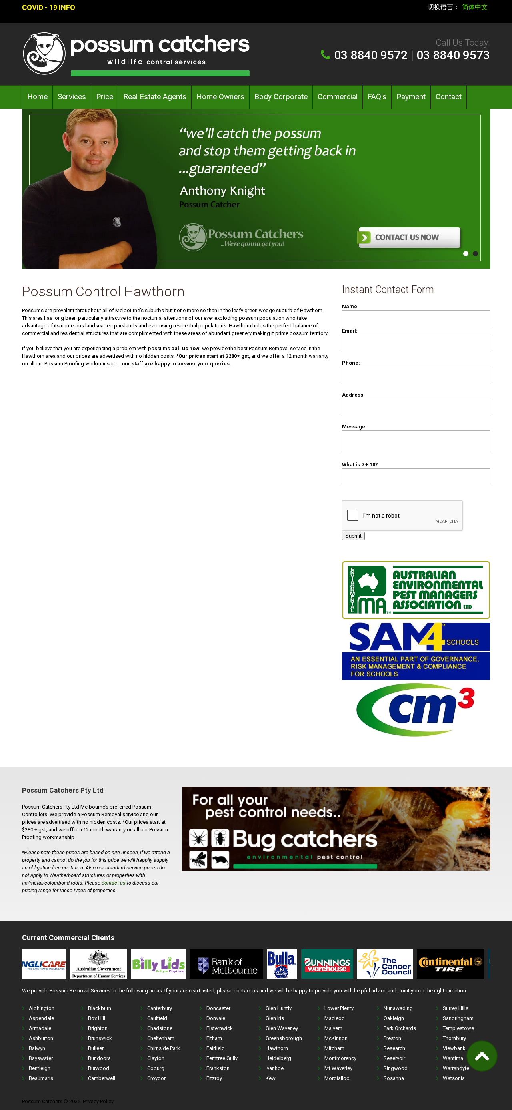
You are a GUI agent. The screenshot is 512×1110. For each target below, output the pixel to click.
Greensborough (284, 1038)
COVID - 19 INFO (48, 7)
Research (394, 1048)
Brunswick (100, 1038)
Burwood (98, 1068)
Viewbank (454, 1048)
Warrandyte (456, 1068)
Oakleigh (394, 1018)
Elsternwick (219, 1028)
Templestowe (458, 1028)
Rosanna (394, 1078)
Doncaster (218, 1008)
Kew (271, 1078)
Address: (353, 395)
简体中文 (475, 7)
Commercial (338, 96)
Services (72, 96)
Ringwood (396, 1068)
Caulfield (157, 1018)
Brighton (98, 1028)
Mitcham (334, 1048)
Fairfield (215, 1048)
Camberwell (101, 1078)
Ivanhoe (275, 1068)
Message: (354, 427)
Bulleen (96, 1048)
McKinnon (336, 1038)
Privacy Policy (98, 1101)
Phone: (351, 363)
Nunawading (398, 1008)
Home (37, 96)
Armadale (40, 1028)
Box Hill (96, 1018)
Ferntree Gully (222, 1058)
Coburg (155, 1068)
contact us (114, 883)
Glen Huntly (279, 1008)
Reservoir (394, 1058)
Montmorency (340, 1058)
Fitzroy (214, 1078)
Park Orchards (400, 1028)
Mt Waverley (338, 1068)
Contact (449, 96)
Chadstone (159, 1028)
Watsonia (454, 1078)
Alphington (41, 1008)
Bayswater (41, 1058)
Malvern (333, 1028)
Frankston (218, 1068)
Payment (411, 96)
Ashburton (41, 1038)
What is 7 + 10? (360, 465)
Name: (350, 306)
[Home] (136, 35)
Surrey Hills (455, 1008)
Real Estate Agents (154, 96)
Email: (350, 331)
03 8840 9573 (453, 55)
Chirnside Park (163, 1048)
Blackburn (99, 1008)
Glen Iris (275, 1018)
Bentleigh (39, 1068)
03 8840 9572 (371, 55)
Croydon (157, 1078)
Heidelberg (278, 1058)
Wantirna (453, 1058)
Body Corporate (281, 96)
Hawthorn (277, 1048)
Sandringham (458, 1018)
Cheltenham (160, 1038)
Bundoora (99, 1058)
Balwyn (37, 1048)
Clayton (155, 1058)
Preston (392, 1038)
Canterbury (159, 1008)
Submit (353, 536)
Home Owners (220, 96)
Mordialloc (336, 1078)
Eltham (214, 1038)
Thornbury (454, 1038)
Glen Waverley (282, 1028)
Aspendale (41, 1018)
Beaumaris (41, 1078)
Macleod (334, 1018)
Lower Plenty (339, 1008)
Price (104, 96)
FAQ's (377, 96)
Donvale (215, 1018)
